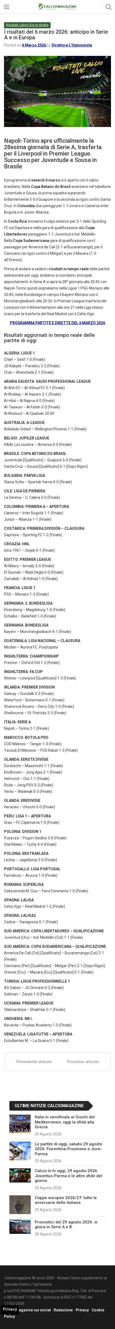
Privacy (82, 1310)
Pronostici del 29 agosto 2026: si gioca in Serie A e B (66, 1224)
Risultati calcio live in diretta (27, 25)
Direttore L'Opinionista (72, 45)
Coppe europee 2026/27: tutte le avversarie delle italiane (66, 1200)
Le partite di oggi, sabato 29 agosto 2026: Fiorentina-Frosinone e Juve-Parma (68, 1149)
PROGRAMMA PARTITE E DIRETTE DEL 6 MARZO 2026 (57, 323)
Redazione (63, 1310)
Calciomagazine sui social (27, 1310)
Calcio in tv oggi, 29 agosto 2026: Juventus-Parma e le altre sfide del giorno (68, 1175)
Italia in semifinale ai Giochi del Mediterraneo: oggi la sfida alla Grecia (65, 1122)
